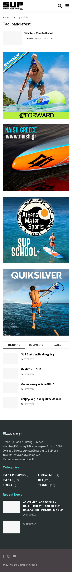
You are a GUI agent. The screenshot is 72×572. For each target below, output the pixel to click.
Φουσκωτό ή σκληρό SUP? (37, 384)
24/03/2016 (42, 38)
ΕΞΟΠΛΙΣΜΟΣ (46, 475)
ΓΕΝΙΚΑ (7, 485)
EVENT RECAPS (13, 475)
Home (6, 17)
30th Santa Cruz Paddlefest (38, 33)
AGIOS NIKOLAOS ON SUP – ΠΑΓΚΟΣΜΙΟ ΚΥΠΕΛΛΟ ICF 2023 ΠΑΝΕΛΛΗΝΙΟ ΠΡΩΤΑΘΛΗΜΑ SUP (43, 506)
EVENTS (8, 480)
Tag (14, 17)
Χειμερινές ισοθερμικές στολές (41, 399)
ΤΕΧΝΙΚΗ (44, 485)
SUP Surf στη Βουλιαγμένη (37, 354)
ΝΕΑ (40, 480)
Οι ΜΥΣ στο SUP (31, 369)
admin (30, 38)
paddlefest (25, 17)
